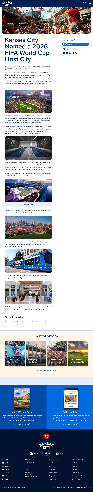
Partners (74, 469)
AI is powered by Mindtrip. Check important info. (79, 487)
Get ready (8, 322)
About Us (51, 463)
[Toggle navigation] (90, 3)
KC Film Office (76, 479)
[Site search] (86, 3)
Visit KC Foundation (77, 476)
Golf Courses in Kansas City (77, 361)
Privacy (64, 487)
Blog (50, 466)
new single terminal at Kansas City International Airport (33, 307)
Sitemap (59, 487)
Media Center (76, 463)
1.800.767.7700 (29, 462)
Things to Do (52, 476)
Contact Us (52, 469)
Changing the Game (32, 361)
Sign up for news (71, 424)
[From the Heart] (47, 436)
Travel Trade (75, 473)
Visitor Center (52, 479)
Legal (54, 487)
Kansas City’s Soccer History (56, 361)
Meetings (74, 466)
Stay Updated (67, 44)
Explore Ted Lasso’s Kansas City (12, 360)
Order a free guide (22, 424)
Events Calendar (53, 473)
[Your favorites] (82, 3)
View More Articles (45, 370)
